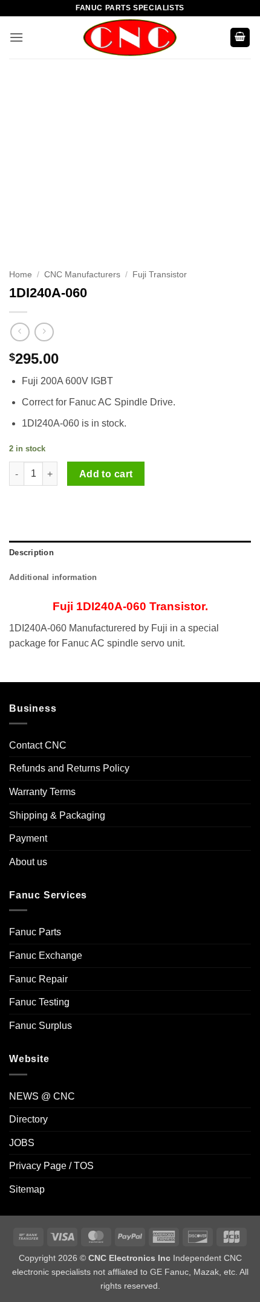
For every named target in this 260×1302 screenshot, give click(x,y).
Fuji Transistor (159, 274)
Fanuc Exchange (45, 955)
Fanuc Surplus (40, 1025)
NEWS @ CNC (42, 1096)
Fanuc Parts (35, 932)
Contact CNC (38, 745)
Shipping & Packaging (57, 815)
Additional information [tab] (53, 577)
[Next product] (19, 332)
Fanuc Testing (39, 1002)
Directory (28, 1119)
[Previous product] (43, 332)
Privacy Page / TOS (51, 1166)
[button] (16, 37)
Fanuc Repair (38, 979)
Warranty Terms (42, 792)
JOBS (21, 1143)
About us (28, 862)
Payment (28, 838)
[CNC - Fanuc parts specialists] (130, 37)
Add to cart (106, 474)
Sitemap (27, 1189)
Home (20, 274)
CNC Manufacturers (82, 274)
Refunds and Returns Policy (69, 768)
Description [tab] (31, 552)
